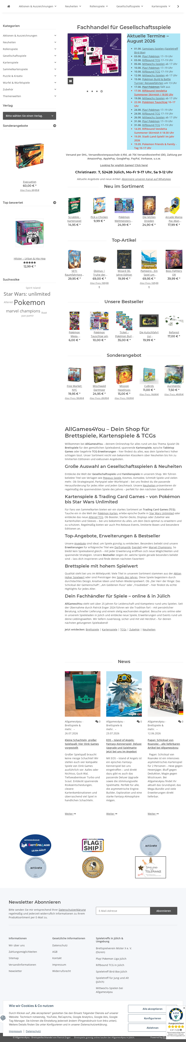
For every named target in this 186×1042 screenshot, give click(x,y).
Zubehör (134, 629)
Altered (8, 302)
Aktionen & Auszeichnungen (20, 35)
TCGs (123, 629)
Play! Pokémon (151, 56)
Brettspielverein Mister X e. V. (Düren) (114, 950)
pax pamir (27, 315)
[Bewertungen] (29, 262)
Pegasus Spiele (112, 478)
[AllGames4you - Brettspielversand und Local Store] (9, 6)
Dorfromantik (122, 547)
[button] (175, 6)
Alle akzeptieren (153, 1008)
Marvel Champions (160, 547)
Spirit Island (33, 288)
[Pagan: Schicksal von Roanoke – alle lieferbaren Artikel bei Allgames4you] (165, 694)
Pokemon (29, 302)
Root (44, 312)
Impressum (15, 1031)
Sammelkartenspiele (15, 69)
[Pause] (70, 70)
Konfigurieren (152, 1018)
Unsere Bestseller (123, 301)
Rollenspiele (10, 49)
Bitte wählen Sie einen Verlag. (24, 115)
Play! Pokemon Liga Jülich (111, 958)
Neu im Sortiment (124, 186)
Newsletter (15, 971)
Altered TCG (96, 517)
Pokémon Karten (108, 513)
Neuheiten (149, 485)
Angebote (80, 543)
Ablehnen (153, 1027)
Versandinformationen (22, 964)
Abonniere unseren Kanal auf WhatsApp (146, 179)
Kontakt (57, 958)
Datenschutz (33, 1031)
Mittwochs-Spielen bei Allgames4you (109, 990)
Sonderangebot (124, 355)
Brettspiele (92, 629)
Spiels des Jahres (127, 577)
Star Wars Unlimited (161, 513)
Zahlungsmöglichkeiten (23, 951)
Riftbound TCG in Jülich (110, 965)
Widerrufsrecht (61, 971)
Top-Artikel (124, 240)
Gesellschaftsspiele (14, 55)
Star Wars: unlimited (27, 294)
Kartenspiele (109, 629)
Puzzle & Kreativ (13, 76)
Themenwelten (12, 96)
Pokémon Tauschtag (154, 102)
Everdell (137, 547)
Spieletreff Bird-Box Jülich (111, 971)
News (124, 661)
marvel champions (23, 311)
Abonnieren (163, 911)
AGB (54, 951)
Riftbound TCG (151, 60)
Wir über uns (17, 945)
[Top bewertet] (54, 202)
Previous (71, 214)
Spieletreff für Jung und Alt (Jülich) (112, 979)
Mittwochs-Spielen (153, 64)
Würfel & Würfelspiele (16, 82)
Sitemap (14, 958)
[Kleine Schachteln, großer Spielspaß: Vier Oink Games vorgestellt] (82, 694)
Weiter (69, 813)
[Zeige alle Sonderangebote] (54, 125)
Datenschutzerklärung (72, 909)
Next (177, 214)
